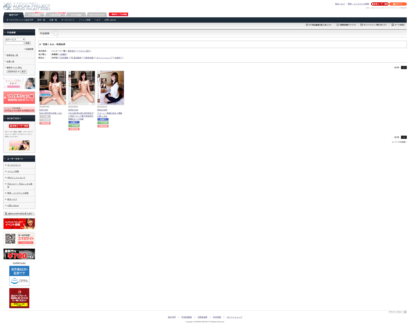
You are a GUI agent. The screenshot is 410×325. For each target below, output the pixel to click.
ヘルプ (97, 20)
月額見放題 (89, 58)
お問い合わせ (110, 20)
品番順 (63, 54)
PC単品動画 (76, 58)
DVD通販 (64, 58)
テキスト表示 (84, 51)
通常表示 (72, 51)
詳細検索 (29, 49)
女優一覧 (53, 20)
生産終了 (118, 58)
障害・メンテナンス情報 (358, 4)
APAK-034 (73, 110)
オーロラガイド (68, 20)
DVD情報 (217, 317)
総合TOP (172, 317)
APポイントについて (16, 178)
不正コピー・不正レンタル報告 (19, 185)
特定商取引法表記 (19, 263)
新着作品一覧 (12, 55)
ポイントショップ (104, 58)
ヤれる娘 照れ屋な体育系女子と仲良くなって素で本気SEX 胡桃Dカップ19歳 (81, 116)
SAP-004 (44, 110)
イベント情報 (84, 20)
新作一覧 (41, 20)
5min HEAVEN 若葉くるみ (50, 113)
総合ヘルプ (340, 4)
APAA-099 (102, 110)
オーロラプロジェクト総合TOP (19, 20)
